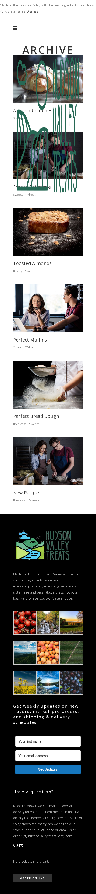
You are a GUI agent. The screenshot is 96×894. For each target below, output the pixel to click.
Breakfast (19, 424)
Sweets (30, 271)
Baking (17, 271)
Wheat (30, 347)
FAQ (43, 830)
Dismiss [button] (32, 11)
